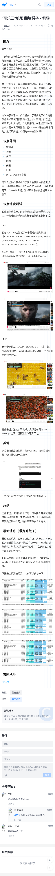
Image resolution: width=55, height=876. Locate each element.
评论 (47, 775)
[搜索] (50, 860)
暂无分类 (16, 692)
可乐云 (5, 682)
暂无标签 (16, 699)
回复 (12, 804)
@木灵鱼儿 (21, 716)
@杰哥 (17, 815)
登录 (49, 4)
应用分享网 (13, 826)
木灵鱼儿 (6, 25)
